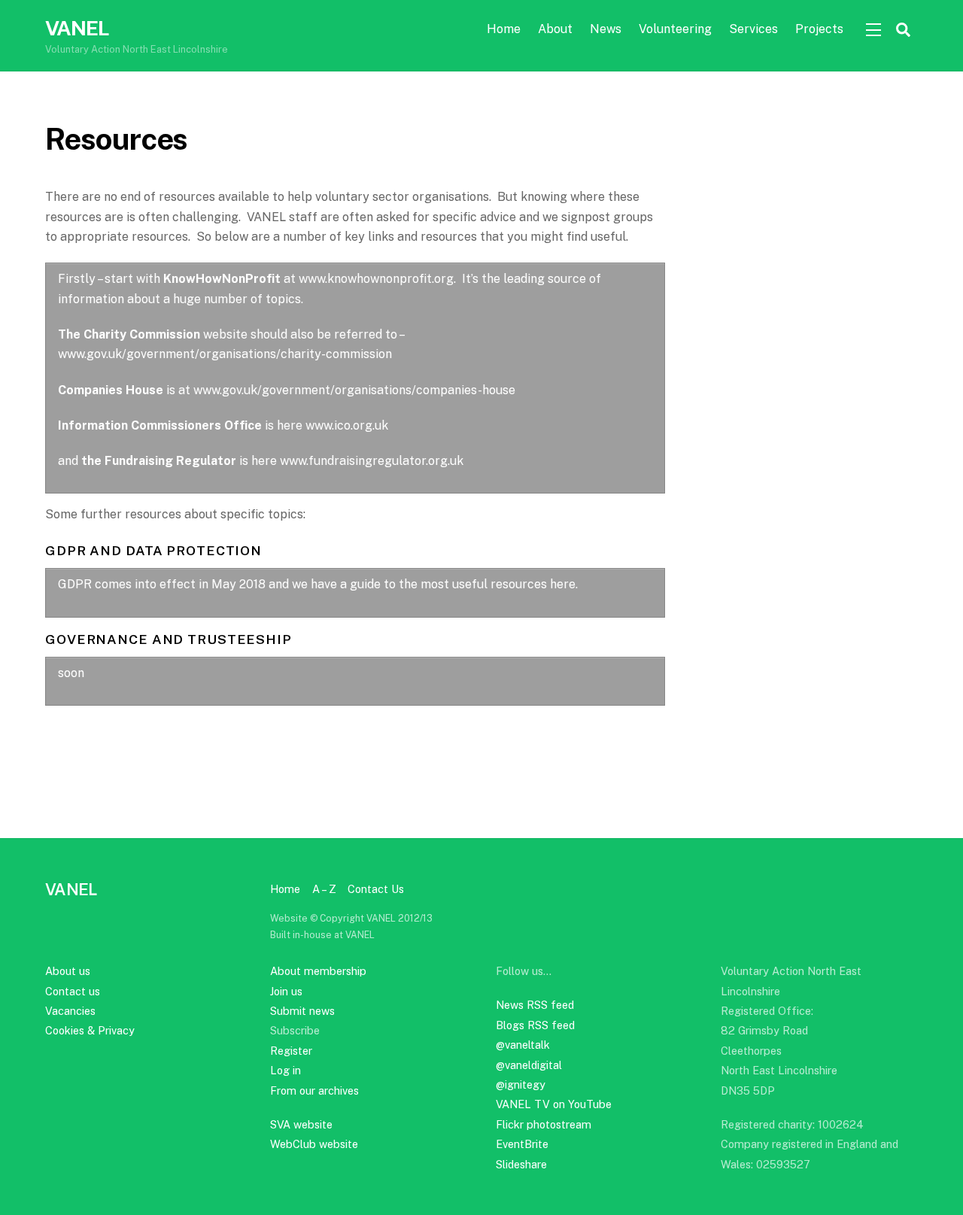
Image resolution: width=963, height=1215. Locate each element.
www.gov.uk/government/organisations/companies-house (354, 390)
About (555, 29)
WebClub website (314, 1144)
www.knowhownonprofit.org (376, 279)
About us (67, 970)
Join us (286, 991)
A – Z (324, 888)
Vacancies (70, 1010)
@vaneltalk (523, 1044)
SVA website (301, 1124)
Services (753, 29)
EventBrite (522, 1144)
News (605, 29)
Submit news (302, 1010)
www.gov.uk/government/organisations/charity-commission (225, 354)
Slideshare (521, 1164)
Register (291, 1050)
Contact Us (376, 888)
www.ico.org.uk (346, 425)
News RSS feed (535, 1004)
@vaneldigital (529, 1065)
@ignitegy (520, 1084)
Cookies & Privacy (90, 1030)
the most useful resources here (487, 584)
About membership (318, 970)
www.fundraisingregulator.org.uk (371, 461)
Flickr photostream (543, 1124)
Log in (285, 1070)
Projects (819, 29)
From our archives (314, 1090)
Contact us (72, 991)
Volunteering (675, 29)
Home (504, 29)
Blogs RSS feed (535, 1025)
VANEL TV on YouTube (554, 1104)
